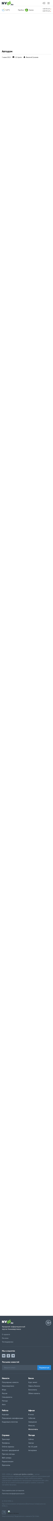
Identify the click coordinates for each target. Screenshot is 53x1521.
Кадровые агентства (10, 1422)
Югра (4, 1390)
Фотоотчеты (33, 1429)
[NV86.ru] (8, 3)
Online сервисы (8, 1447)
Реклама (5, 1338)
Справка (5, 1435)
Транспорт (6, 1439)
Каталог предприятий (10, 1450)
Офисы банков (34, 1386)
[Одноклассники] (8, 1355)
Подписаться (44, 1367)
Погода (5, 1401)
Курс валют (32, 1382)
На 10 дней (32, 1447)
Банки (31, 1378)
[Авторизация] (44, 3)
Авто (4, 1404)
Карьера (5, 1414)
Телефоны (6, 1443)
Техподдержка (7, 1342)
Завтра (31, 1443)
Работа (5, 1410)
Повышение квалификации (12, 1418)
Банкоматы (32, 1390)
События (31, 1418)
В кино (31, 1414)
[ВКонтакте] (3, 1355)
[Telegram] (13, 1355)
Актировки (32, 1450)
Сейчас (31, 1439)
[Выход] (48, 3)
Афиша (31, 1410)
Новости (5, 1378)
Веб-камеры (6, 1458)
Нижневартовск (8, 1386)
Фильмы (31, 1425)
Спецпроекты (7, 1397)
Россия (4, 1393)
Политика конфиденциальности (13, 1494)
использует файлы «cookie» (23, 1474)
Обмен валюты (34, 1393)
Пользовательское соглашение (13, 1490)
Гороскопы (6, 1465)
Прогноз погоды (8, 1454)
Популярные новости (10, 1382)
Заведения (32, 1422)
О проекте (6, 1334)
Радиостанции (7, 1461)
